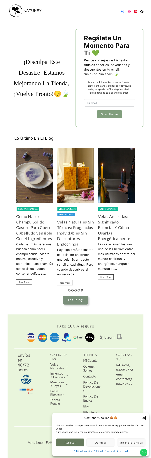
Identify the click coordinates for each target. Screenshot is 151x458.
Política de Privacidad (104, 451)
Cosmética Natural (28, 209)
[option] (34, 218)
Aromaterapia (66, 215)
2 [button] (72, 290)
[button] (143, 418)
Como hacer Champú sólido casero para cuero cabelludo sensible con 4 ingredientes (34, 227)
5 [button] (82, 290)
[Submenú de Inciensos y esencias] (67, 375)
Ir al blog (75, 300)
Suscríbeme (109, 114)
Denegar (101, 442)
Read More (24, 282)
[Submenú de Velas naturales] (67, 367)
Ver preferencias (131, 442)
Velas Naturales (67, 209)
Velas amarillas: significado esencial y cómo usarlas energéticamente (114, 227)
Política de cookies (83, 451)
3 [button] (75, 290)
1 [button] (69, 290)
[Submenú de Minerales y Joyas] (67, 384)
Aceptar (70, 442)
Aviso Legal (122, 451)
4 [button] (79, 290)
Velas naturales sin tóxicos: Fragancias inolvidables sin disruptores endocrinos (75, 232)
